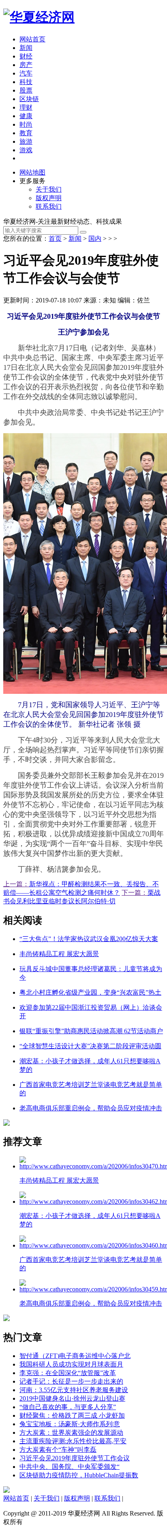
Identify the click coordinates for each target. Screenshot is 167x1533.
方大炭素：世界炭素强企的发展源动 (71, 1432)
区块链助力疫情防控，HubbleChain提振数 (78, 1475)
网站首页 (32, 39)
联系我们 (49, 206)
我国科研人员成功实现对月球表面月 (71, 1364)
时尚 (25, 124)
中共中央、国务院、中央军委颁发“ (69, 1466)
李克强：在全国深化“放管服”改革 (67, 1372)
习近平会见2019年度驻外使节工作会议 (74, 1458)
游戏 (25, 150)
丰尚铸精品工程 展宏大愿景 (59, 953)
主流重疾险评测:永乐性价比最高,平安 (72, 1441)
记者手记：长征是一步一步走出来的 (71, 1381)
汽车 (25, 73)
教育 (25, 133)
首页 (55, 238)
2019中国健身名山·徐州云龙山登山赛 (72, 1398)
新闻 (25, 47)
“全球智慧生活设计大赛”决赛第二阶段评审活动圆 (90, 1046)
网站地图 (32, 172)
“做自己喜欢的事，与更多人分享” (67, 1406)
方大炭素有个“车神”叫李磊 (57, 1449)
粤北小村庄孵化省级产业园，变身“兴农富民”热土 (90, 992)
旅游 (25, 141)
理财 (25, 107)
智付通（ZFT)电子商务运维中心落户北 (75, 1355)
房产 (25, 64)
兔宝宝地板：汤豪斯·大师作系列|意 (69, 1424)
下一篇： (135, 892)
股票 (25, 90)
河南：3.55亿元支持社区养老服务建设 (73, 1389)
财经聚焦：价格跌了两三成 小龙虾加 (72, 1415)
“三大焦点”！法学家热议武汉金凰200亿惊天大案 (88, 938)
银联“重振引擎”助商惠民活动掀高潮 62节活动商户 (91, 1031)
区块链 (29, 98)
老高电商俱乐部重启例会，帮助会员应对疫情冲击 (90, 1108)
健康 (25, 115)
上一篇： (16, 884)
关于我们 (49, 189)
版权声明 (49, 197)
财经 (25, 56)
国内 (94, 238)
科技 (25, 81)
